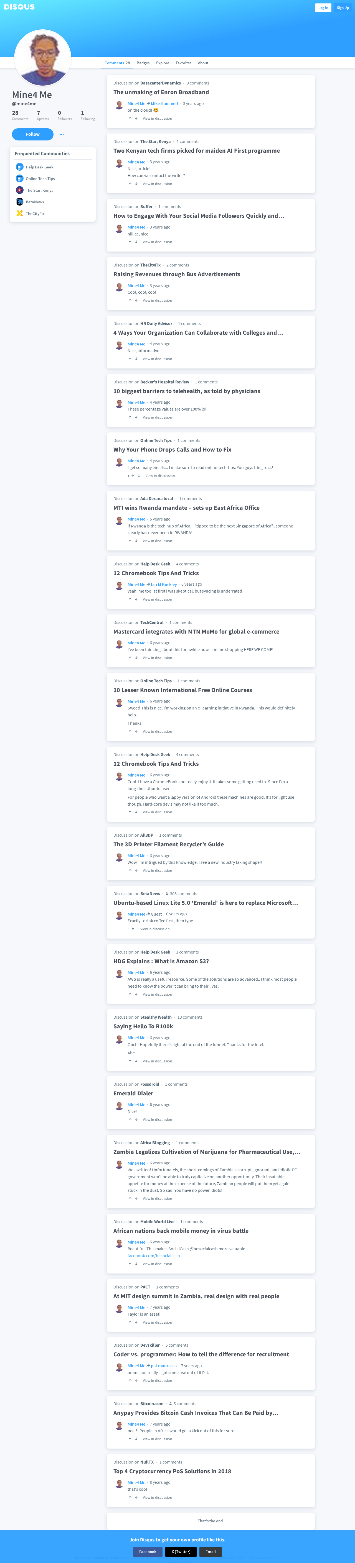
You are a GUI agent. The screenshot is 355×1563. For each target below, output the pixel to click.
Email (211, 1551)
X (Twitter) (181, 1551)
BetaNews (150, 893)
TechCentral (152, 622)
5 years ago (160, 519)
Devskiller (150, 1345)
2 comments (177, 265)
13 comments (190, 1017)
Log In (323, 7)
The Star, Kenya (155, 141)
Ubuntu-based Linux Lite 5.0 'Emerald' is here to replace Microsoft (205, 902)
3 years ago (193, 103)
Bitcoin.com (152, 1403)
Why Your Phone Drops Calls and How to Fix (172, 449)
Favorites (183, 62)
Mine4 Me (136, 103)
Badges (143, 62)
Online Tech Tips (156, 440)
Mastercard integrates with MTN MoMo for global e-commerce (196, 631)
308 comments (183, 893)
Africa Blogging (155, 1142)
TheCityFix (150, 265)
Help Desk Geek (155, 564)
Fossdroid (149, 1084)
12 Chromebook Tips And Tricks (156, 573)
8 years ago (160, 1482)
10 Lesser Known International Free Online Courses (182, 690)
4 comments (187, 564)
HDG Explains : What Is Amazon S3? (161, 961)
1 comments (188, 141)
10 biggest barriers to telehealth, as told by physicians (186, 391)
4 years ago (160, 343)
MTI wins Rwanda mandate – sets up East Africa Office (186, 507)
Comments (117, 62)
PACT (145, 1287)
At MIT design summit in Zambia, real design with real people (196, 1296)
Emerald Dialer (133, 1093)
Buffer (146, 206)
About (203, 62)
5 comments (177, 1345)
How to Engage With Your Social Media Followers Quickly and (198, 215)
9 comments (198, 83)
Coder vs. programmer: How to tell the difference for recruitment (201, 1354)
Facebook (147, 1551)
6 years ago (191, 584)
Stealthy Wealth (156, 1017)
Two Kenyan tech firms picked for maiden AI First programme (196, 150)
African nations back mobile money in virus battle (180, 1230)
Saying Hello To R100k (143, 1026)
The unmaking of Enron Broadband (161, 92)
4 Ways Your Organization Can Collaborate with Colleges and (198, 332)
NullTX (147, 1462)
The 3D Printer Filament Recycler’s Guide (168, 844)
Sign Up (343, 7)
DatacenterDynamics (160, 83)
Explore (162, 62)
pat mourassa (164, 1365)
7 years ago (160, 1307)
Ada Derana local (156, 498)
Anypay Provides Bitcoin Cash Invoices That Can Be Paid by (195, 1412)
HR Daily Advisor (156, 323)
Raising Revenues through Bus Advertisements (176, 274)
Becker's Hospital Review (164, 382)
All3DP (146, 835)
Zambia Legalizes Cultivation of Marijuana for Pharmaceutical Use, (206, 1151)
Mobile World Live (157, 1221)
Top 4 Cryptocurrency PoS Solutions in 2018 (172, 1471)
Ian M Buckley (164, 584)
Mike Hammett (165, 103)
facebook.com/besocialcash (154, 1255)
